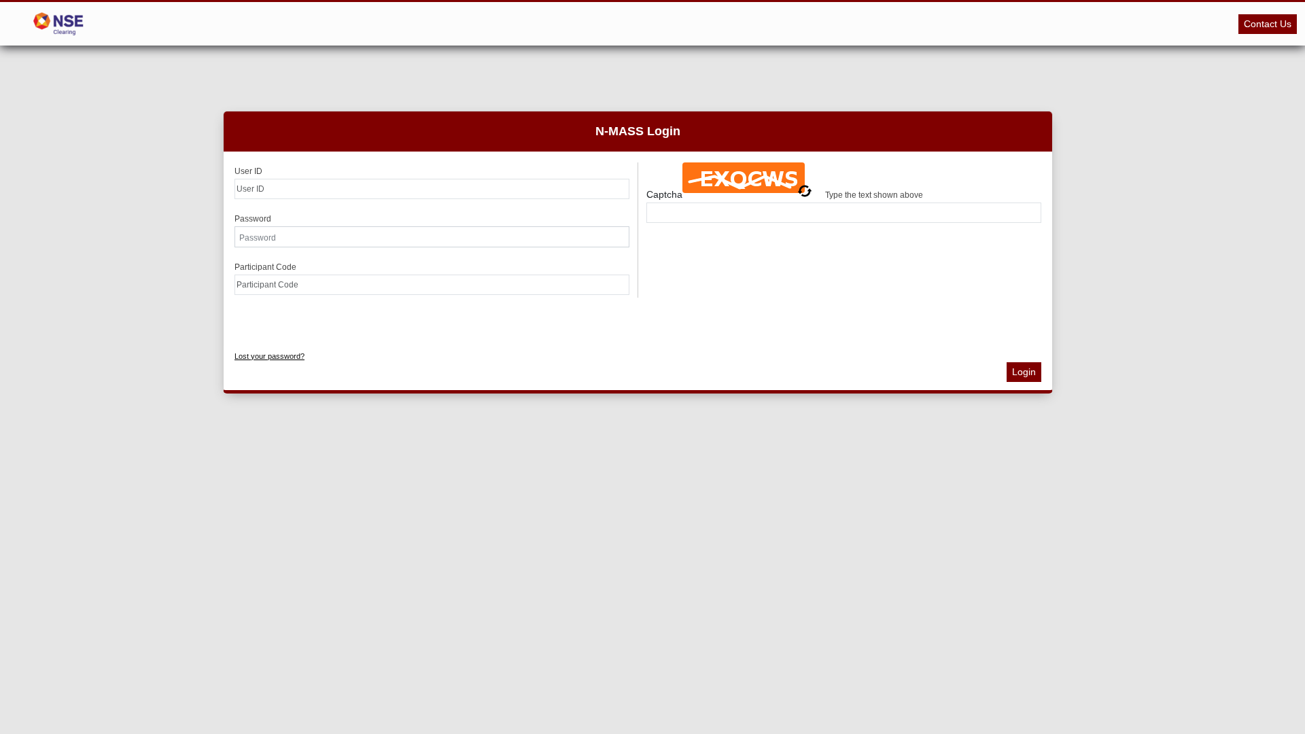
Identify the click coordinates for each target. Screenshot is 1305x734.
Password (252, 219)
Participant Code (265, 267)
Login (1024, 371)
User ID (248, 171)
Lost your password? (269, 356)
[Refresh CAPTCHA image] (805, 191)
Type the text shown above (874, 194)
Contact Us (1267, 23)
